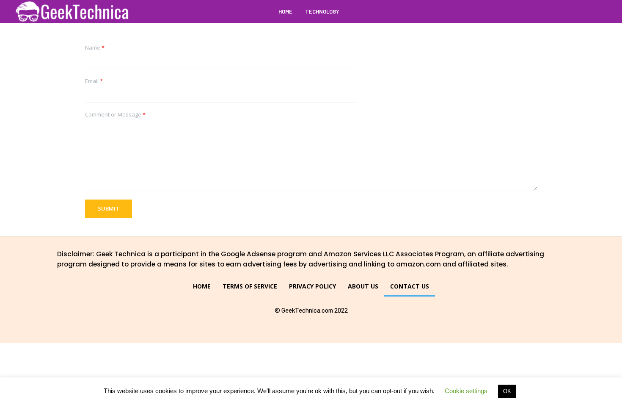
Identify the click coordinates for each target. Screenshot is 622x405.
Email (94, 81)
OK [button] (507, 391)
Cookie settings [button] (466, 390)
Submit (108, 208)
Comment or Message (115, 114)
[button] (599, 11)
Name (95, 47)
